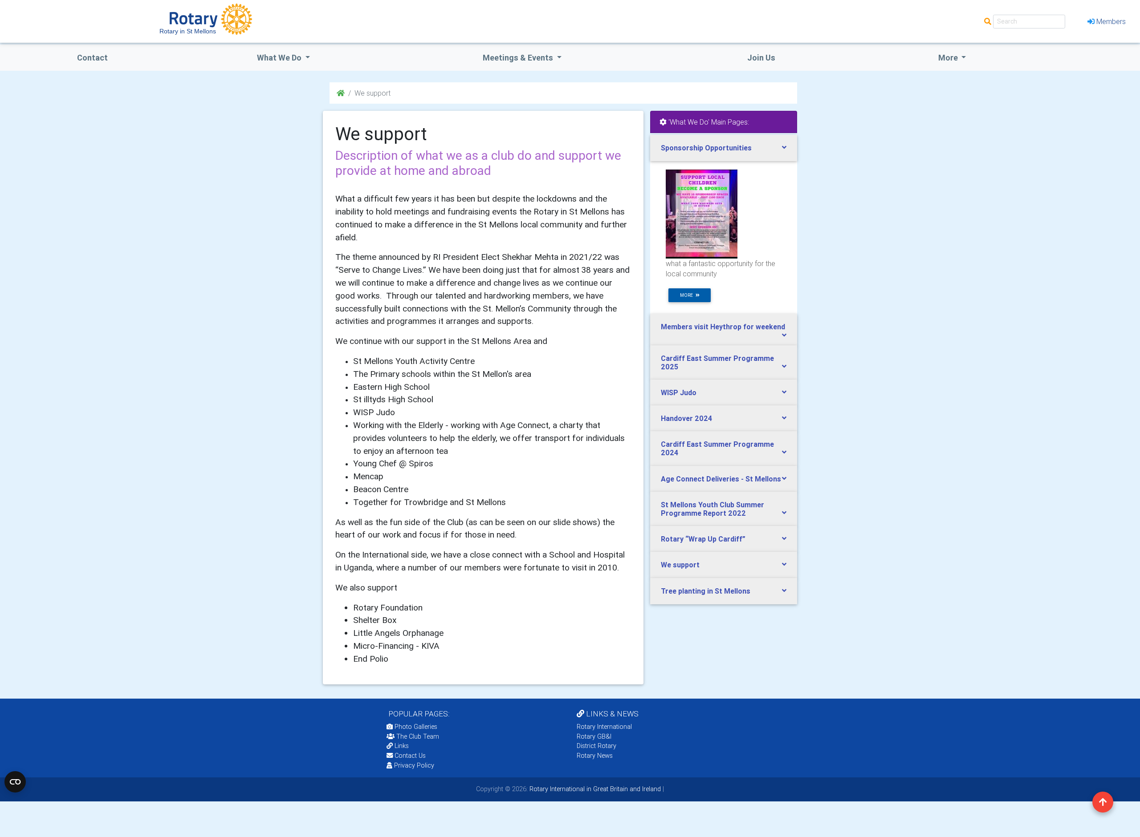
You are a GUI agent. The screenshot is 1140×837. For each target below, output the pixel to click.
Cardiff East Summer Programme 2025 (717, 362)
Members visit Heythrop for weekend (723, 326)
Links (402, 746)
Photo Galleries (415, 727)
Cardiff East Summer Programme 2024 (717, 448)
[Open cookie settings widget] (15, 782)
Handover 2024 (686, 418)
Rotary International (604, 727)
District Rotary (596, 746)
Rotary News (595, 756)
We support (680, 564)
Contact (92, 58)
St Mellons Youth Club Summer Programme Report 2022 (712, 509)
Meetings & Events (519, 58)
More (949, 58)
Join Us (761, 58)
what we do (280, 58)
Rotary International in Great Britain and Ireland (594, 789)
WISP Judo (678, 392)
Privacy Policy (414, 765)
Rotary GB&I (594, 736)
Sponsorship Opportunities (706, 147)
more (688, 295)
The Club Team (417, 736)
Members (1111, 21)
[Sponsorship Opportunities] (701, 214)
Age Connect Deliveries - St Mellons (721, 478)
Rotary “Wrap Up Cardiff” (703, 538)
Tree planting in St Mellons (705, 590)
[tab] (723, 148)
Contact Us (409, 756)
